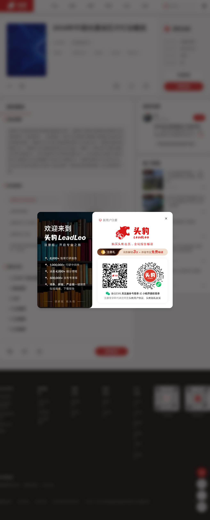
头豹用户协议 (136, 298)
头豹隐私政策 (153, 298)
